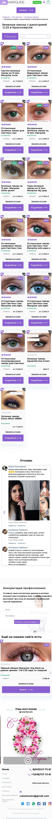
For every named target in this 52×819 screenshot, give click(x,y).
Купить (24, 690)
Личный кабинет (10, 795)
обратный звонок (40, 783)
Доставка (6, 787)
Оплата (5, 791)
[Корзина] (48, 2)
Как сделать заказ (8, 800)
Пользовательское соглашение (26, 813)
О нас (4, 774)
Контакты (6, 782)
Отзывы (5, 778)
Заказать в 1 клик (13, 86)
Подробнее (11, 92)
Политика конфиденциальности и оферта (26, 809)
